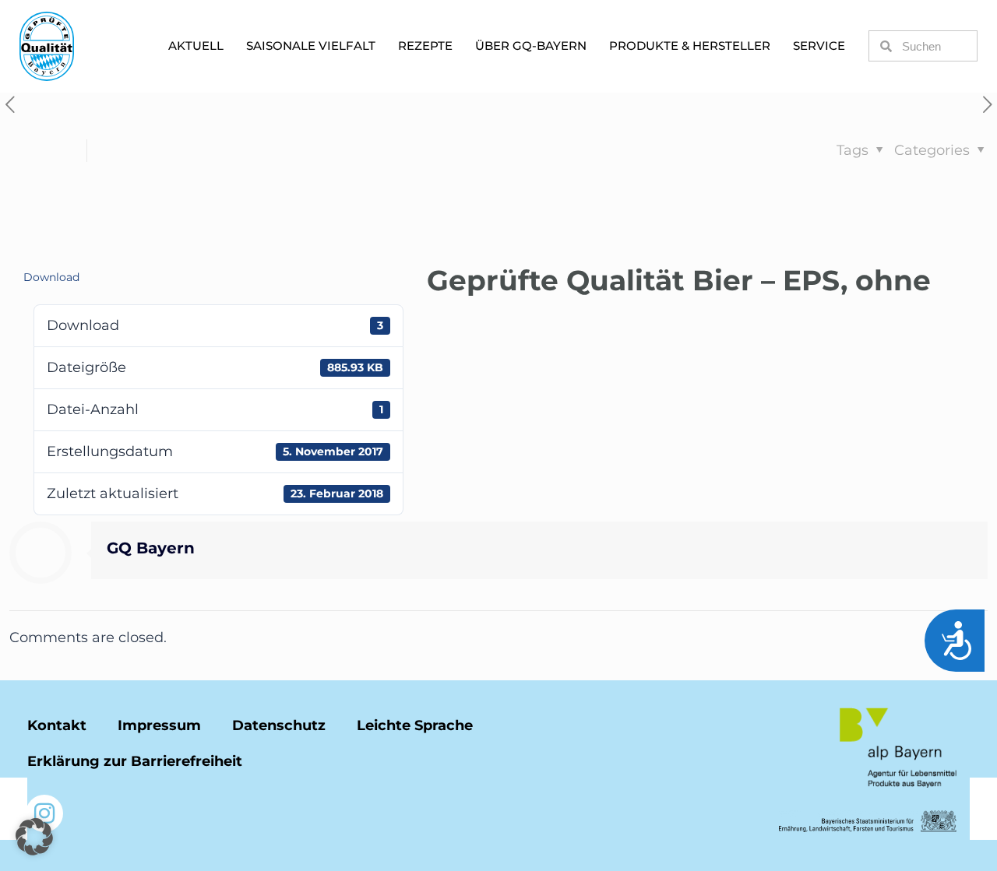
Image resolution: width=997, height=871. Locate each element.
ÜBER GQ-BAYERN (531, 45)
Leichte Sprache (415, 725)
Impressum (159, 725)
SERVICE (819, 45)
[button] (34, 837)
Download (51, 277)
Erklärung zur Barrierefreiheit (134, 761)
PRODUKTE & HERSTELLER (689, 45)
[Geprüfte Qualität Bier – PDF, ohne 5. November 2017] (983, 809)
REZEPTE (425, 45)
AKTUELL (196, 45)
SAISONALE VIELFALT (310, 45)
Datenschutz (279, 725)
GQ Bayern (151, 548)
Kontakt (56, 725)
